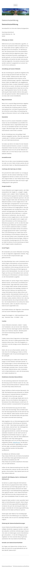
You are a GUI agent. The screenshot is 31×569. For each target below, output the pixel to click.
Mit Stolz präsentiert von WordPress (21, 566)
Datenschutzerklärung (7, 566)
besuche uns (16, 442)
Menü (15, 5)
